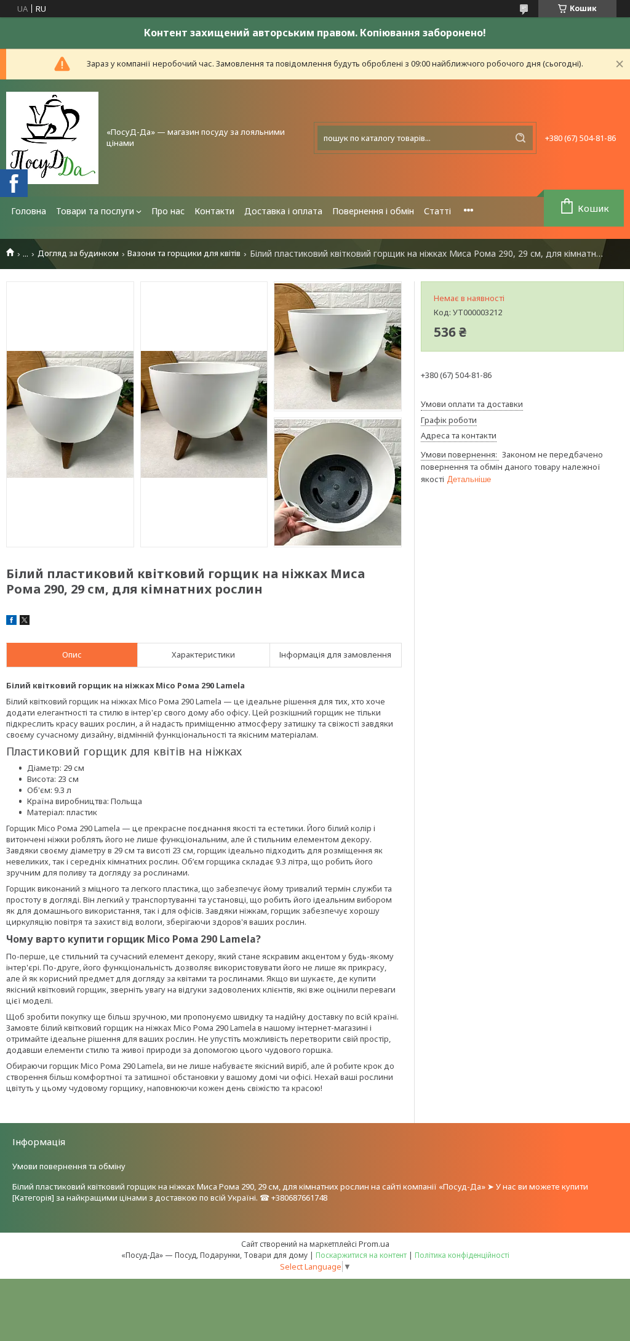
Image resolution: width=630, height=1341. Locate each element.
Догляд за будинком (78, 253)
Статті (437, 211)
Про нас (168, 211)
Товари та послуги (95, 211)
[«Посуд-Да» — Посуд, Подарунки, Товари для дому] (52, 138)
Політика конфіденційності (462, 1255)
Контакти (214, 211)
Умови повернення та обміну (69, 1166)
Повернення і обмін (373, 211)
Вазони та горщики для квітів (184, 253)
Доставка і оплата (283, 211)
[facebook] (11, 621)
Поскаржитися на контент (361, 1255)
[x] (25, 621)
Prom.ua (374, 1243)
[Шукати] (520, 138)
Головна (28, 211)
